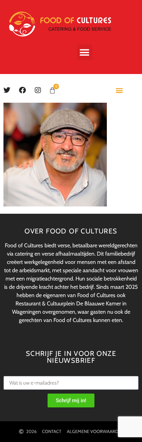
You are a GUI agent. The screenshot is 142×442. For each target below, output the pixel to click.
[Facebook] (22, 90)
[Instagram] (38, 90)
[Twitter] (7, 90)
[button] (84, 52)
